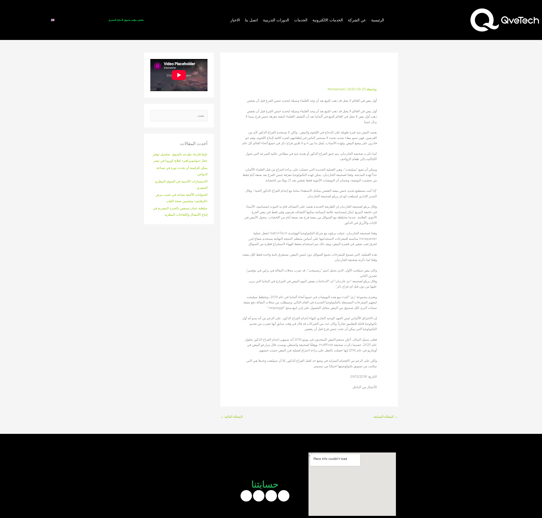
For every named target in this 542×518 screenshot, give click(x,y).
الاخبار (235, 20)
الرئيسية (377, 20)
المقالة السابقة (385, 417)
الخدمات (300, 20)
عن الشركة (357, 20)
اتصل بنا (251, 20)
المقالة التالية (232, 417)
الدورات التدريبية (276, 20)
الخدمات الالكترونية (327, 20)
